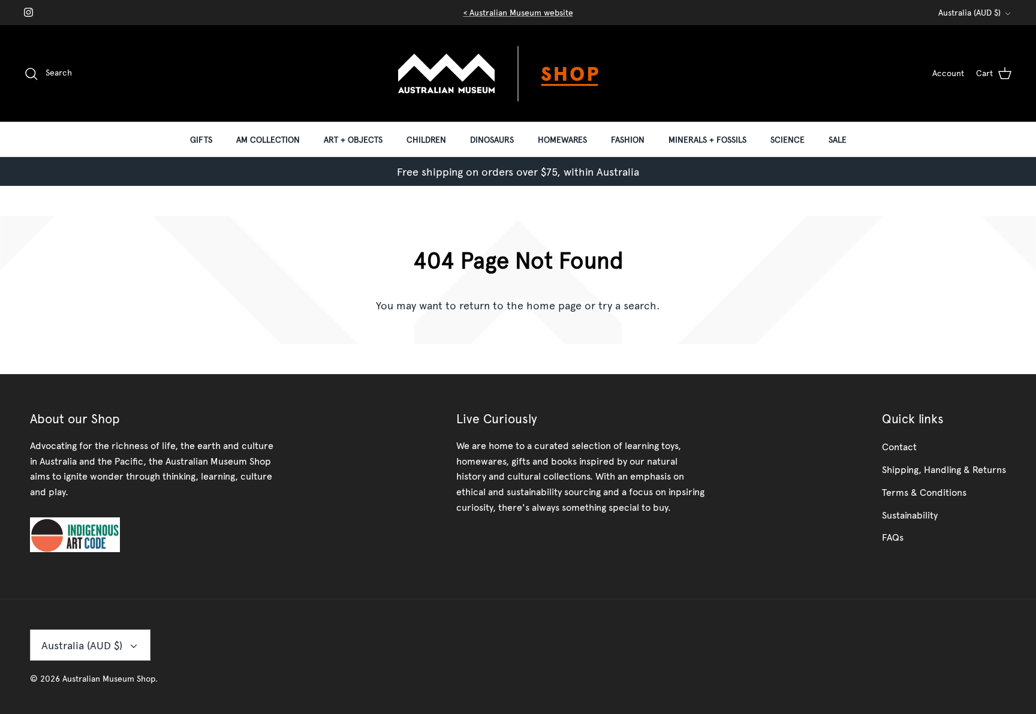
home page (554, 304)
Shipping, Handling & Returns (944, 468)
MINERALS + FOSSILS (707, 139)
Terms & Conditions (924, 491)
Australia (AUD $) (969, 12)
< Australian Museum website (518, 12)
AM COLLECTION (268, 139)
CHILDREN (426, 139)
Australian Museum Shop (108, 678)
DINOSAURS (492, 139)
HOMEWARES (562, 139)
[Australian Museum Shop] (518, 73)
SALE (838, 139)
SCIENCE (787, 139)
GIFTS (201, 139)
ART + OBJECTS (353, 139)
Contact (899, 446)
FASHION (628, 139)
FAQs (893, 536)
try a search (627, 304)
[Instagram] (28, 12)
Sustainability (910, 514)
